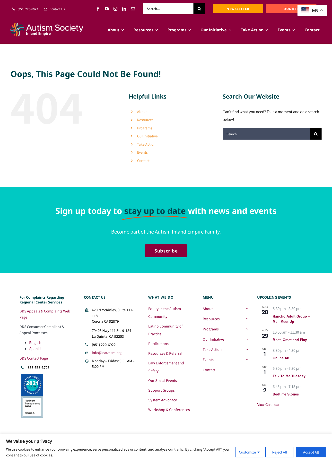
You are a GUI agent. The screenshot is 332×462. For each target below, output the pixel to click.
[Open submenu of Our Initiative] (247, 339)
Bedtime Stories (286, 394)
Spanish (36, 348)
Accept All (311, 452)
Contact (143, 160)
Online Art (281, 357)
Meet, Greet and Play (290, 339)
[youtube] (107, 9)
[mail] (133, 9)
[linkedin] (124, 9)
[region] (166, 448)
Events (142, 152)
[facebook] (98, 9)
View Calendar (268, 404)
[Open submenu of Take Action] (247, 349)
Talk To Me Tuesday (289, 375)
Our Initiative (147, 136)
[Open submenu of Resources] (247, 319)
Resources (145, 119)
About (142, 111)
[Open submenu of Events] (247, 359)
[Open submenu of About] (247, 308)
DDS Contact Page (33, 358)
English (35, 342)
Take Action (146, 144)
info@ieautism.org (107, 352)
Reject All (279, 452)
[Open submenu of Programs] (247, 329)
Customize (247, 452)
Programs (144, 128)
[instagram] (115, 9)
